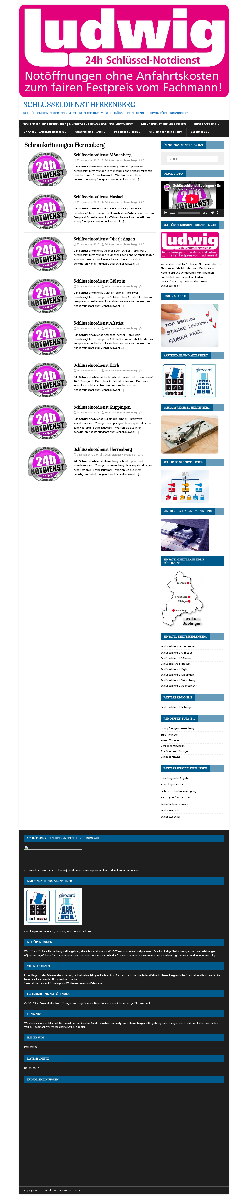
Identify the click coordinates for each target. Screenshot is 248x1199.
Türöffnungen (169, 735)
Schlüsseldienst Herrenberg (121, 160)
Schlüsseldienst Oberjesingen (179, 685)
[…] (137, 179)
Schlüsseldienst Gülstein (176, 658)
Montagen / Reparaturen (176, 797)
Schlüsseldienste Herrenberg (178, 646)
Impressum (198, 132)
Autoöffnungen (170, 740)
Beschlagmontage (172, 784)
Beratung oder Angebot (176, 778)
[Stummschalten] (212, 213)
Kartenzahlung (126, 132)
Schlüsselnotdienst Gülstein (99, 281)
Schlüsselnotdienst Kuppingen (102, 407)
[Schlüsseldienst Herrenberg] (124, 94)
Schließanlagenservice (174, 804)
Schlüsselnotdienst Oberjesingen (104, 239)
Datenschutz (31, 1068)
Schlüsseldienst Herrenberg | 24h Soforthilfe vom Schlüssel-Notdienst (78, 124)
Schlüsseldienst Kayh (174, 669)
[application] (192, 199)
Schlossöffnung (170, 757)
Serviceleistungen (89, 132)
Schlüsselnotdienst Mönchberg (103, 154)
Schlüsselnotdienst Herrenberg (103, 449)
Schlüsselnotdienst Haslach (99, 196)
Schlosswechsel (170, 817)
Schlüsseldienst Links (166, 132)
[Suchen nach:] (192, 159)
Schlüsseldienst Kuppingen (177, 674)
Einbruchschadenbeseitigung (178, 791)
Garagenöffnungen (173, 746)
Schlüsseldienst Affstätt (176, 653)
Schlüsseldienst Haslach (176, 664)
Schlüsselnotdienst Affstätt (98, 323)
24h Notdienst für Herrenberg (163, 124)
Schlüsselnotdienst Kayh (96, 365)
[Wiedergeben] (166, 213)
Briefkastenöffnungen (175, 751)
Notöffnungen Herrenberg (43, 132)
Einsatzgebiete (205, 124)
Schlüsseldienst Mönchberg (178, 680)
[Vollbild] (219, 213)
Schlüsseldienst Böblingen (177, 707)
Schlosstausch (170, 810)
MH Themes (75, 1190)
